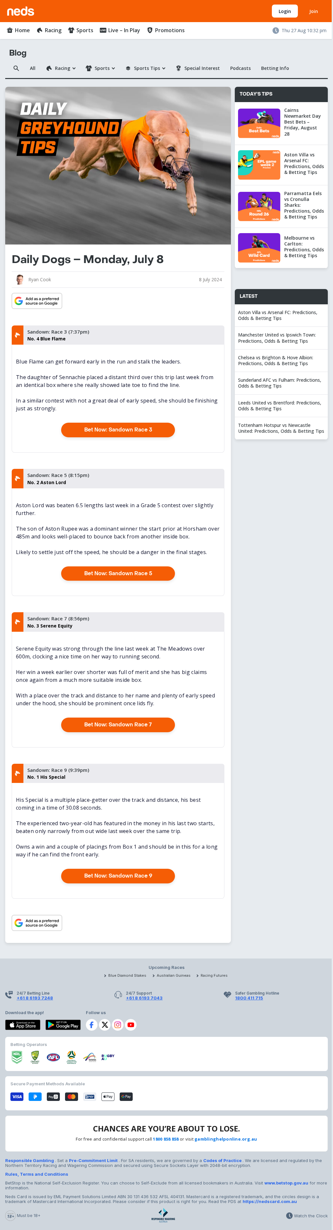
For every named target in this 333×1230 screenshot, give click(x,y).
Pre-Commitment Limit (94, 1160)
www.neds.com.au (28, 9)
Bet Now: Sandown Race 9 (118, 875)
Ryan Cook (40, 279)
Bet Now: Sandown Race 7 (118, 724)
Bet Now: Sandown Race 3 (118, 429)
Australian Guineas (174, 975)
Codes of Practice (223, 1160)
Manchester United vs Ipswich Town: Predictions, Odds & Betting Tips (277, 338)
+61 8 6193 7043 (144, 997)
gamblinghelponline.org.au (225, 1139)
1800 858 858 (166, 1139)
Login (285, 11)
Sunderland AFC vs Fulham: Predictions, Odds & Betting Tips (279, 383)
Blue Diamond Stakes (127, 975)
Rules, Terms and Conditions (36, 1174)
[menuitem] (18, 30)
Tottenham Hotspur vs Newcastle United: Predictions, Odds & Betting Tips (281, 428)
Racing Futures (214, 975)
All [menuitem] (32, 68)
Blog (18, 53)
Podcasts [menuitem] (240, 68)
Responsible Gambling (30, 1160)
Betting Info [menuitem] (275, 68)
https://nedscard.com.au (270, 1201)
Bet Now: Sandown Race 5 (118, 573)
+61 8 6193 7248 (35, 997)
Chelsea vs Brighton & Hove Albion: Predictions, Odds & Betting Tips (275, 360)
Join (313, 11)
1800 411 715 (249, 997)
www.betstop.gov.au (286, 1182)
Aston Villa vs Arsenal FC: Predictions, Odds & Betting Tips (277, 315)
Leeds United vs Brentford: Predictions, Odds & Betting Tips (279, 406)
